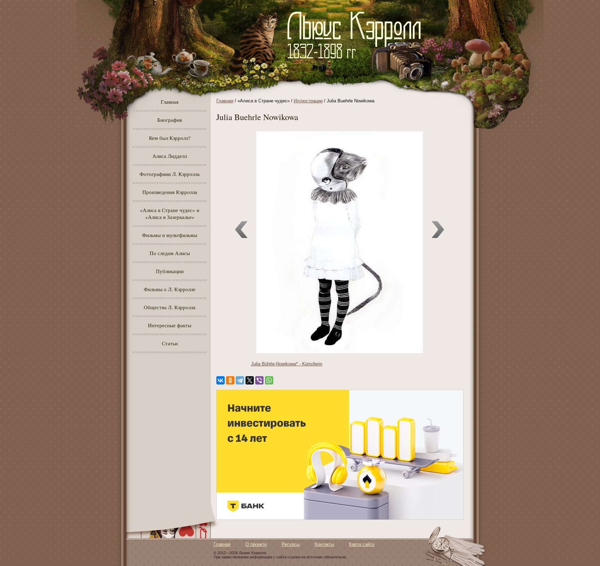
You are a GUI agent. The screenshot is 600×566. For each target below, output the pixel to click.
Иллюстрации (308, 100)
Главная (169, 101)
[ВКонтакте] (220, 380)
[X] (249, 380)
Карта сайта (361, 544)
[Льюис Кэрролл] (357, 62)
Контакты (324, 544)
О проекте (256, 544)
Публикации (170, 271)
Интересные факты (169, 325)
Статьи (170, 343)
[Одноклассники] (230, 380)
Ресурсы (291, 544)
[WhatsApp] (269, 380)
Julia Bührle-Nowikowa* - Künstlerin (286, 363)
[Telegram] (240, 380)
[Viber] (259, 380)
